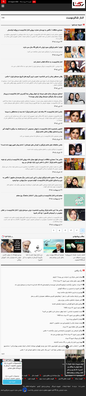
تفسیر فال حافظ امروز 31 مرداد (72, 327)
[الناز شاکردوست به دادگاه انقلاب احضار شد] (74, 66)
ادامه (3, 354)
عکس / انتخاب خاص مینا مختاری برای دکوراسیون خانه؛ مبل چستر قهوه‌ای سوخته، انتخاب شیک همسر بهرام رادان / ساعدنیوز (43, 346)
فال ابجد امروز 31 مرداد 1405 (73, 308)
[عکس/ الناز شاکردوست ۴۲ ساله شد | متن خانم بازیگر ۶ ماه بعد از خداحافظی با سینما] (74, 116)
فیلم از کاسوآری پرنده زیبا (74, 319)
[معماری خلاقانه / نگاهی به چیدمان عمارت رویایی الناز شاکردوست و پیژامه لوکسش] (74, 34)
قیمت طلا (24, 375)
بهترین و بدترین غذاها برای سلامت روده (69, 292)
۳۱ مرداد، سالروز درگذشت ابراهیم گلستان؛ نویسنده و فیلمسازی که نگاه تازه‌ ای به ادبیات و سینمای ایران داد (48, 285)
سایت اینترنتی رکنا (61, 390)
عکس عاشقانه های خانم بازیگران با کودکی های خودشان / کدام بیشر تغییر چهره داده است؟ (31, 145)
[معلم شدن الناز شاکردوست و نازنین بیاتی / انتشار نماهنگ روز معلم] (74, 200)
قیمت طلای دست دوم (47, 379)
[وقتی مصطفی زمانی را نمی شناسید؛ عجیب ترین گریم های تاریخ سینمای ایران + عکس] (74, 81)
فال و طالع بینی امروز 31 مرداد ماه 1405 (69, 315)
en (34, 2)
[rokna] (78, 4)
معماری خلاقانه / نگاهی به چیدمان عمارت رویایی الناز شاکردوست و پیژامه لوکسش (34, 30)
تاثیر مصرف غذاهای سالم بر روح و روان (70, 300)
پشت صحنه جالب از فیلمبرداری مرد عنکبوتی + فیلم (66, 323)
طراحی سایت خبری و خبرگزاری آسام (11, 390)
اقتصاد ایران (69, 375)
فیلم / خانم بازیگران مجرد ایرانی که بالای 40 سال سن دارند (42, 47)
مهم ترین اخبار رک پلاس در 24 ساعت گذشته (68, 342)
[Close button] (21, 360)
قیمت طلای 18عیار (64, 379)
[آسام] (25, 390)
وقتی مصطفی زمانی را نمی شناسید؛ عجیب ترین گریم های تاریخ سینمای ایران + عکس (33, 76)
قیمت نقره (31, 379)
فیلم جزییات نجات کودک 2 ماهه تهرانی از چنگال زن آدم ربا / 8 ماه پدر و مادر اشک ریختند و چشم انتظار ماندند (74, 368)
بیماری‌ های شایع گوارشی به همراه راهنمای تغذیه (67, 304)
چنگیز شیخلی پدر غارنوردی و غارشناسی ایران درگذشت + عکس (62, 331)
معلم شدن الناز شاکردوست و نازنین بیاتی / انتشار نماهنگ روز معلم (39, 195)
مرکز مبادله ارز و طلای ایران (51, 375)
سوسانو (80, 375)
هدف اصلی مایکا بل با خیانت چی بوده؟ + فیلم (67, 277)
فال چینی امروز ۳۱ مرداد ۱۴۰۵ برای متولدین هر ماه (66, 335)
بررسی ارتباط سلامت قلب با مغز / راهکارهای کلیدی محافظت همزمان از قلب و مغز (56, 296)
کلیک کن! (12, 382)
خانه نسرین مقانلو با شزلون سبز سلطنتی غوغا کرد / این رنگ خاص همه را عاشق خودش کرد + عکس (51, 350)
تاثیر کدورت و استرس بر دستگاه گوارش (70, 289)
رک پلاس (78, 270)
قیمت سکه (79, 379)
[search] (3, 1)
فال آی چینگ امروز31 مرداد (73, 338)
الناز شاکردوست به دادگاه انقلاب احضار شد (47, 62)
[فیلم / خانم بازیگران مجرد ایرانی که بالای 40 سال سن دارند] (74, 52)
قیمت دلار (35, 375)
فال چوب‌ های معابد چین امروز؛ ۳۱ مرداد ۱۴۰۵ (67, 281)
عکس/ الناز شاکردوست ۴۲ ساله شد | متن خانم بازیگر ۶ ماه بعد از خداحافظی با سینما (33, 112)
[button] (4, 6)
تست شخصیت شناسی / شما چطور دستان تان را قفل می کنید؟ (62, 312)
